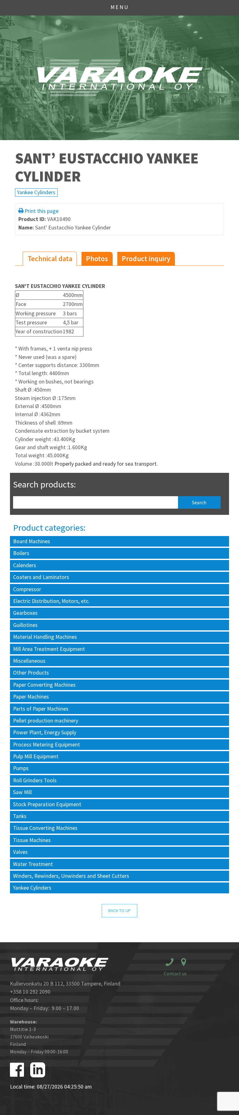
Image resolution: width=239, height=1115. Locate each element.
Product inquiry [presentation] (146, 258)
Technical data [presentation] (50, 258)
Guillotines (25, 625)
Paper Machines (31, 696)
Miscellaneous (29, 660)
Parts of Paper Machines (40, 708)
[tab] (50, 259)
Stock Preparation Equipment (47, 804)
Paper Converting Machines (44, 684)
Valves (20, 852)
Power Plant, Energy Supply (44, 732)
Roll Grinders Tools (35, 780)
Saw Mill (22, 792)
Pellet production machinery (45, 720)
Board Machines (31, 541)
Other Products (31, 672)
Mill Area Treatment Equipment (49, 649)
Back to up (119, 910)
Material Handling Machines (45, 636)
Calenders (24, 565)
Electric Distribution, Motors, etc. (51, 601)
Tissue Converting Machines (45, 828)
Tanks (19, 816)
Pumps (21, 768)
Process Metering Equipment (46, 744)
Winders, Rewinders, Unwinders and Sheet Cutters (71, 876)
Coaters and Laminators (41, 577)
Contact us (175, 973)
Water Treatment (33, 864)
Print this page (42, 211)
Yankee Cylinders (36, 192)
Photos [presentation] (97, 258)
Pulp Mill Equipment (36, 756)
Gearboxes (25, 612)
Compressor (27, 589)
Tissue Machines (32, 840)
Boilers (21, 553)
